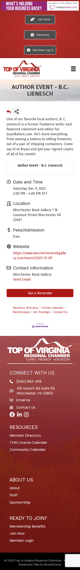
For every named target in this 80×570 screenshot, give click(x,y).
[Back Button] (9, 112)
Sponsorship (20, 502)
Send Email (22, 279)
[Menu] (73, 68)
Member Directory (25, 435)
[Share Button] (16, 111)
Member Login (21, 540)
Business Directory (25, 308)
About (15, 488)
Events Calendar (53, 308)
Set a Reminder (40, 293)
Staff (14, 495)
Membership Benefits (27, 526)
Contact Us (60, 312)
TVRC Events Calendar (28, 442)
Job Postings (41, 312)
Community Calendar (28, 449)
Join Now (17, 533)
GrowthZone (52, 564)
